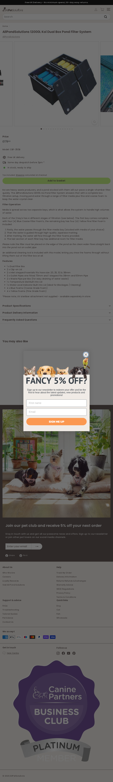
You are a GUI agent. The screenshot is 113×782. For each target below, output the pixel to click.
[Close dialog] (85, 354)
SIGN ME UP (56, 421)
